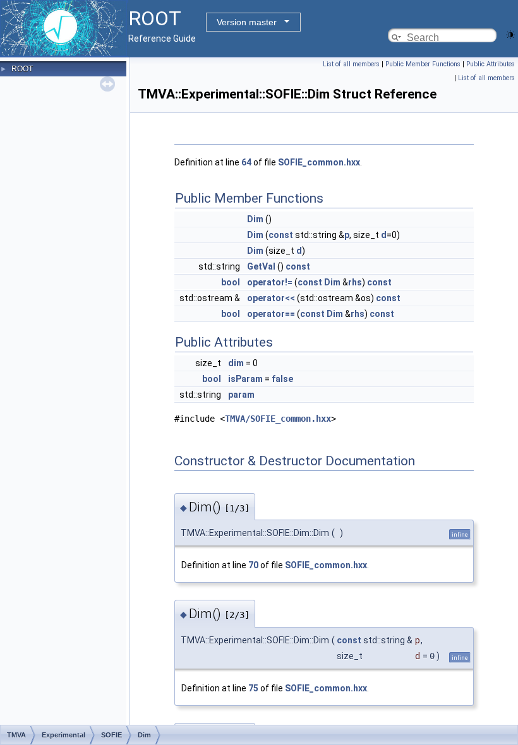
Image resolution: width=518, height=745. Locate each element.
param (241, 395)
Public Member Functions (423, 64)
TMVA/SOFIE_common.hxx (278, 419)
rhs (355, 282)
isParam (245, 379)
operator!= (269, 282)
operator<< (271, 298)
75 (253, 688)
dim (236, 363)
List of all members (351, 64)
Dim (255, 219)
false (282, 379)
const (280, 235)
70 (253, 565)
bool (230, 282)
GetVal (261, 266)
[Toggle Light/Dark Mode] (510, 33)
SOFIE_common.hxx (319, 162)
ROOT (22, 68)
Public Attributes (490, 64)
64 (246, 162)
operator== (271, 314)
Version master (247, 22)
